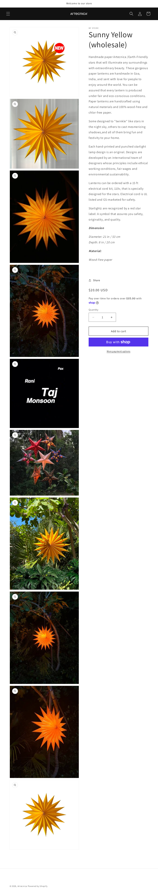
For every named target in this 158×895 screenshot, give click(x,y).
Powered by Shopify (38, 886)
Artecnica (22, 886)
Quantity (93, 309)
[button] (8, 13)
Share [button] (96, 280)
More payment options (118, 351)
